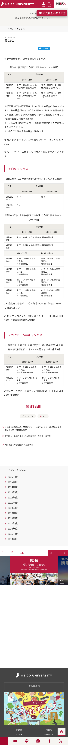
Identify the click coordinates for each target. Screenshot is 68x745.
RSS (44, 416)
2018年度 (13, 518)
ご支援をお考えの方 (54, 13)
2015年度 (13, 533)
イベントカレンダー (18, 28)
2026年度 (13, 477)
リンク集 (19, 734)
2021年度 (13, 502)
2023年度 (13, 492)
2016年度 (13, 528)
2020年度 (13, 508)
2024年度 (13, 487)
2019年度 (13, 513)
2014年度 (13, 539)
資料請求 (33, 686)
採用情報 (49, 730)
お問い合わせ (49, 734)
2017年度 (13, 523)
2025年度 (13, 482)
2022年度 (13, 497)
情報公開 (19, 730)
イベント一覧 (27, 416)
